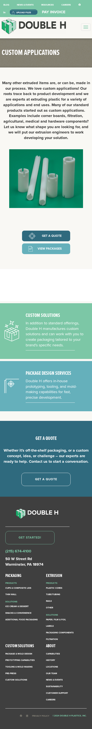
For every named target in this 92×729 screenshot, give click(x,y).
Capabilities (53, 654)
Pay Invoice (53, 12)
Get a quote (52, 236)
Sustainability (54, 686)
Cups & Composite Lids (18, 588)
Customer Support (57, 693)
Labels (50, 626)
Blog (6, 5)
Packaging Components (60, 632)
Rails (49, 601)
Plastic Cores (54, 588)
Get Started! (30, 537)
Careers (66, 5)
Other (49, 607)
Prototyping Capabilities (20, 660)
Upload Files (23, 12)
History (50, 660)
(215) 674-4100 (18, 551)
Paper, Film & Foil (56, 619)
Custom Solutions (16, 680)
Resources (47, 5)
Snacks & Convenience (18, 613)
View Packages (50, 248)
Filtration (52, 639)
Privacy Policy (40, 716)
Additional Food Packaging (21, 619)
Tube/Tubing (53, 594)
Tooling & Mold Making (19, 667)
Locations (52, 667)
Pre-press (10, 673)
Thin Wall (10, 594)
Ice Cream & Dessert (17, 606)
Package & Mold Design (18, 654)
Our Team (51, 673)
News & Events (25, 5)
